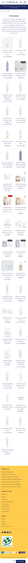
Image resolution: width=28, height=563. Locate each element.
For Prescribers (6, 509)
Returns (4, 521)
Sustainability (5, 511)
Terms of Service (6, 526)
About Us (4, 494)
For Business (5, 504)
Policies (4, 516)
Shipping (4, 524)
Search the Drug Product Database (11, 484)
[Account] (20, 2)
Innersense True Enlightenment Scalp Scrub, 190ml (20, 407)
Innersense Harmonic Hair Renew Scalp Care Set (7, 275)
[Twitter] (2, 532)
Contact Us (5, 499)
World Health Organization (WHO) (11, 487)
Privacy (4, 519)
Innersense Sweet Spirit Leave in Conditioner (7, 97)
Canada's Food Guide (7, 472)
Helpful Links (5, 469)
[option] (14, 7)
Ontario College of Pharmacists (10, 477)
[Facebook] (5, 532)
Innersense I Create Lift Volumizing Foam (7, 52)
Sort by (14, 561)
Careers (4, 497)
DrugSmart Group (7, 491)
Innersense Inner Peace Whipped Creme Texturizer (7, 186)
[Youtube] (8, 532)
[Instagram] (10, 532)
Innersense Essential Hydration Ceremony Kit (20, 209)
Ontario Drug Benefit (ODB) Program (12, 479)
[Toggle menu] (3, 2)
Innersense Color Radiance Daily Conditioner (20, 362)
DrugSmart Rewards (7, 502)
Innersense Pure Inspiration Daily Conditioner (7, 120)
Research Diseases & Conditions (11, 482)
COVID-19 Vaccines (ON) (9, 474)
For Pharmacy (5, 506)
